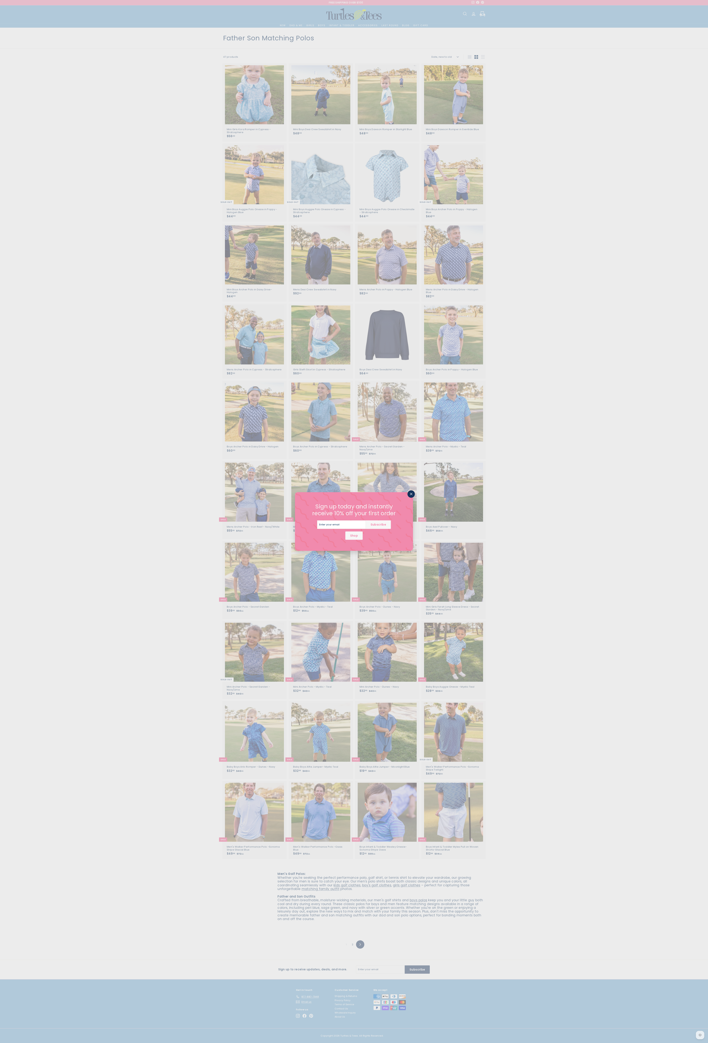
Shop (354, 536)
